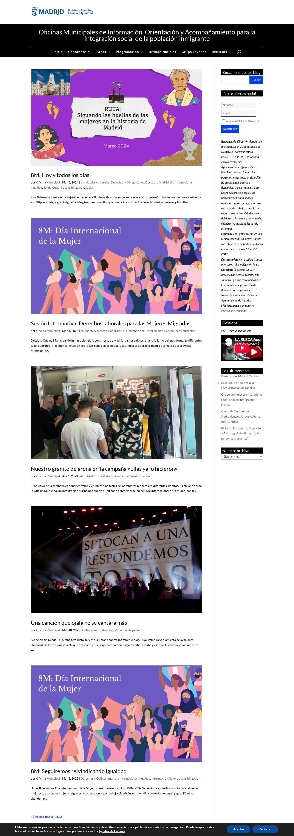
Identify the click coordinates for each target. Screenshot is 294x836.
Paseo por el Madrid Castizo (240, 376)
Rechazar (265, 829)
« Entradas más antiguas (46, 816)
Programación (127, 52)
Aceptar (238, 829)
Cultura (87, 630)
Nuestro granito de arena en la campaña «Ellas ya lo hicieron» (104, 468)
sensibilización (74, 187)
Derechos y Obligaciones (127, 182)
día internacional (181, 182)
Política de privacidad (233, 310)
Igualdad (36, 187)
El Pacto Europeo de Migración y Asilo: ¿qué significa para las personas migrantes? (242, 433)
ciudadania (87, 331)
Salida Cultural (53, 187)
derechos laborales (109, 331)
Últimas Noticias (162, 52)
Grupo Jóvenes (194, 52)
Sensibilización (140, 476)
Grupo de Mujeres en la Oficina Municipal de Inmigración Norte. (242, 400)
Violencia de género (128, 630)
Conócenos (77, 52)
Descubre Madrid (157, 182)
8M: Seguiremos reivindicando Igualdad (79, 771)
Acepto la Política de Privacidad (242, 121)
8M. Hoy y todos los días (60, 174)
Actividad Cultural (92, 476)
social (89, 187)
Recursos (219, 52)
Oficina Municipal (48, 182)
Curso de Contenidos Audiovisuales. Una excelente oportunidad (240, 416)
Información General (161, 331)
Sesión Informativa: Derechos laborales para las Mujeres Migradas (110, 323)
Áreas (101, 52)
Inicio (58, 52)
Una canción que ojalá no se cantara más (79, 622)
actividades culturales (95, 182)
